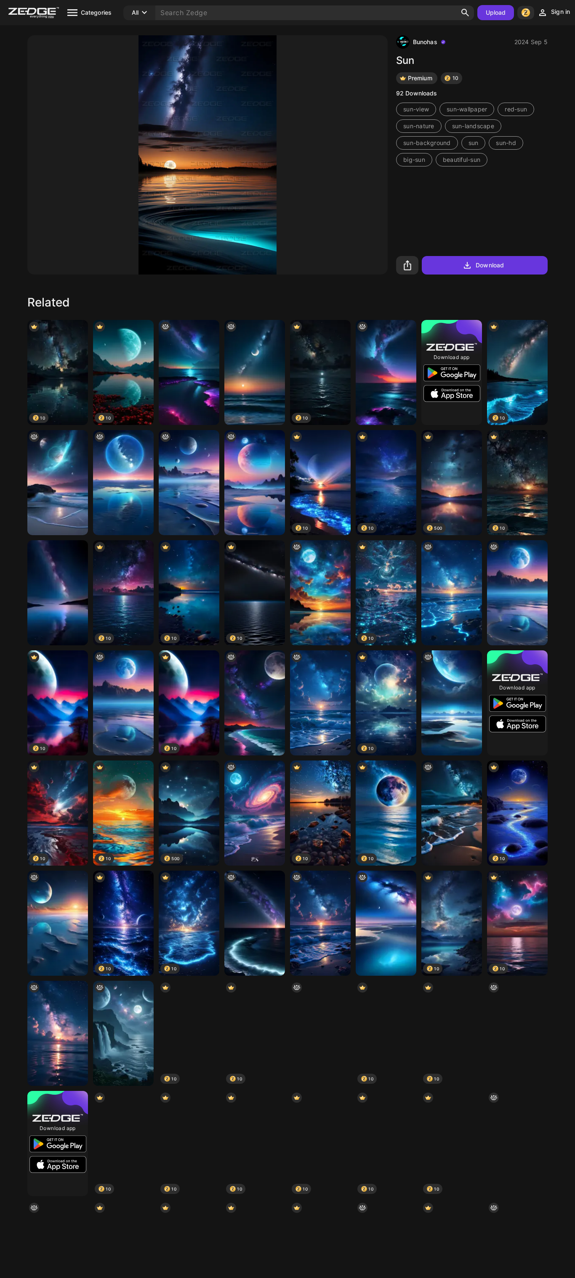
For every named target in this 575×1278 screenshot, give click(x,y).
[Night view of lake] (57, 592)
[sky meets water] (386, 372)
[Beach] (451, 813)
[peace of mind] (320, 592)
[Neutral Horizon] (386, 923)
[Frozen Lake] (57, 923)
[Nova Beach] (254, 813)
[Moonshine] (517, 592)
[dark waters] (254, 702)
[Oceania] (517, 1143)
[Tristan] (189, 482)
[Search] (465, 12)
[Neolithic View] (451, 702)
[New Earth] (123, 482)
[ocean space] (57, 1033)
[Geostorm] (517, 1033)
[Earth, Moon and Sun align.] (320, 1033)
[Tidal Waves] (57, 482)
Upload (496, 12)
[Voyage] (254, 482)
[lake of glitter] (189, 372)
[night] (254, 372)
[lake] (254, 923)
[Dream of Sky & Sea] (451, 592)
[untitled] (320, 702)
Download (490, 265)
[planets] (123, 1033)
